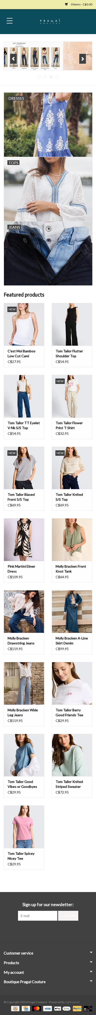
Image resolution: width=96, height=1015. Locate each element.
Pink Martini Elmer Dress (21, 568)
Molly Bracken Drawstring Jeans (21, 640)
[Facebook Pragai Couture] (44, 931)
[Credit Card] (25, 1008)
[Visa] (46, 1008)
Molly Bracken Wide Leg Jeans (23, 712)
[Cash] (14, 1008)
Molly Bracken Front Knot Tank (71, 568)
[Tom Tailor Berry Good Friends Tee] (72, 683)
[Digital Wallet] (61, 1008)
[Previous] (13, 59)
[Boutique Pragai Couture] (57, 21)
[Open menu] (9, 20)
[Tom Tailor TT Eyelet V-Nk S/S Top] (24, 396)
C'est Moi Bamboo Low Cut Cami (21, 353)
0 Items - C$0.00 (81, 4)
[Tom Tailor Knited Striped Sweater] (72, 755)
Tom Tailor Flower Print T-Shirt (69, 425)
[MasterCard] (36, 1008)
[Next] (82, 59)
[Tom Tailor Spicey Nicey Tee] (24, 826)
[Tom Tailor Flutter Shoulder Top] (72, 324)
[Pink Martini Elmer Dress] (24, 539)
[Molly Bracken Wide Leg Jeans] (24, 683)
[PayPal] (76, 1008)
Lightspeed (72, 1002)
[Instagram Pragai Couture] (52, 931)
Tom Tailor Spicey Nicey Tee (21, 855)
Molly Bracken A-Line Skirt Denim (72, 640)
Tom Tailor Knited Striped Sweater (69, 784)
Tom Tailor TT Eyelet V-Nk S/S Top (24, 425)
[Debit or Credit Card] (87, 1008)
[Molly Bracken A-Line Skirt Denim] (72, 611)
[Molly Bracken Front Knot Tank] (72, 539)
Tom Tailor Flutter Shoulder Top (69, 353)
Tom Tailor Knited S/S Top (69, 496)
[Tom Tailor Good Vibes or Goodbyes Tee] (24, 755)
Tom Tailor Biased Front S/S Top (21, 496)
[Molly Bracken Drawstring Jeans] (24, 611)
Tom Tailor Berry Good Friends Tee (69, 712)
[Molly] (48, 56)
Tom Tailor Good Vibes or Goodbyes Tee (22, 784)
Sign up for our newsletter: (48, 904)
